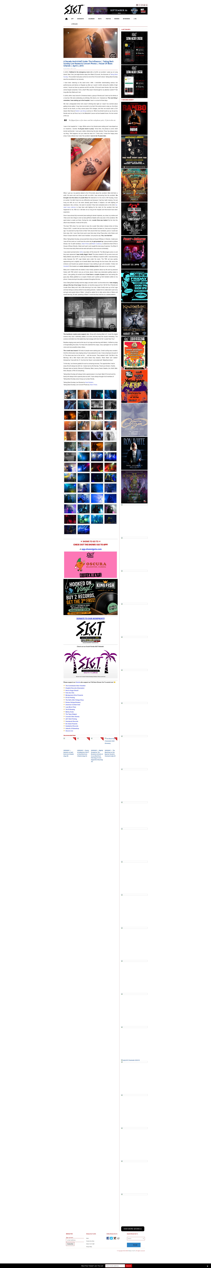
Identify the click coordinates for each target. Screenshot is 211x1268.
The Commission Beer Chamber (76, 686)
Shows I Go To (131, 1250)
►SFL (135, 18)
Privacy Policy (89, 1246)
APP (72, 18)
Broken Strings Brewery (73, 702)
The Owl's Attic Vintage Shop (75, 700)
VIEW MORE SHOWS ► (132, 1229)
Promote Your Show (90, 1241)
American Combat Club (73, 705)
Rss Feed (146, 5)
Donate (135, 1245)
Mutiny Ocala (70, 712)
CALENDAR (91, 18)
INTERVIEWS (126, 18)
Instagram (137, 5)
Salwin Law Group (80, 111)
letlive (81, 252)
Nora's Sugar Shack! (72, 690)
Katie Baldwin (67, 68)
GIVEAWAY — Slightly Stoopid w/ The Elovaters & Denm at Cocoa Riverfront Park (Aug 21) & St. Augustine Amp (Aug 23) (97, 755)
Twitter (142, 5)
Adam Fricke (85, 244)
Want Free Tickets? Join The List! (92, 1266)
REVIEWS (116, 18)
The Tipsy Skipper (71, 714)
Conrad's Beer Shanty (73, 716)
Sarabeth (66, 266)
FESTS (98, 19)
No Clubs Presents (71, 724)
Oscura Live (69, 731)
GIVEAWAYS (79, 19)
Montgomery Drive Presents (74, 695)
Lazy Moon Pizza (71, 707)
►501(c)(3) (74, 24)
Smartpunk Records (72, 721)
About (87, 1238)
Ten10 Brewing (70, 709)
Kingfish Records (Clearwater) (75, 688)
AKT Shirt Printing (71, 719)
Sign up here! (69, 1237)
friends (78, 682)
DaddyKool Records (72, 726)
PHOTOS (108, 18)
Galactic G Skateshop (72, 728)
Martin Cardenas (97, 244)
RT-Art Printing (70, 697)
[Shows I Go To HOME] (66, 19)
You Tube (144, 5)
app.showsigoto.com (92, 549)
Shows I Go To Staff (90, 1243)
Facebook (139, 5)
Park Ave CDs (70, 693)
